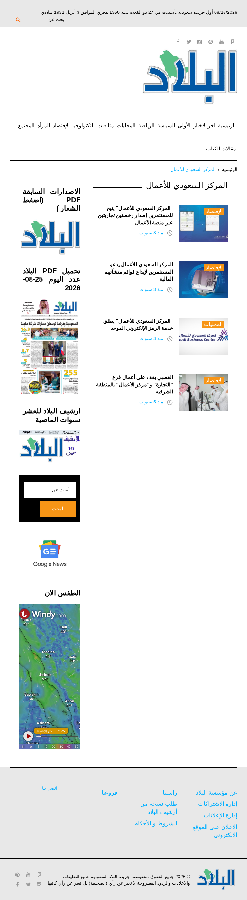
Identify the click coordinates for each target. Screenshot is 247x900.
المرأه (43, 125)
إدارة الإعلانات (220, 815)
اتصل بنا (49, 788)
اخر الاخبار (204, 125)
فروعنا (109, 792)
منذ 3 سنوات (151, 232)
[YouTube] (221, 42)
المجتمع (26, 125)
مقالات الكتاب (221, 148)
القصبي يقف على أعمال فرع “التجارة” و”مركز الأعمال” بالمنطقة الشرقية (134, 384)
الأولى (184, 125)
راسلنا (170, 792)
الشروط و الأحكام (155, 823)
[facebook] (178, 42)
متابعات (105, 125)
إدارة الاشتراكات (217, 804)
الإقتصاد (61, 125)
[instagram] (200, 42)
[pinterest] (210, 42)
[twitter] (189, 42)
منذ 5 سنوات (151, 401)
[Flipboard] (232, 42)
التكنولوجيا (83, 125)
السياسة (166, 125)
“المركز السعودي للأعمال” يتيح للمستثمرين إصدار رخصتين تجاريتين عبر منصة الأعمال (135, 215)
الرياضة (146, 125)
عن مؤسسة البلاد (216, 792)
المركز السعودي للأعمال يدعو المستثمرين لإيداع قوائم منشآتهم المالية (139, 272)
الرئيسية (227, 125)
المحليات (126, 125)
